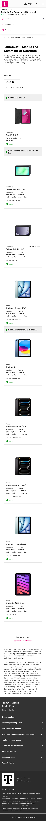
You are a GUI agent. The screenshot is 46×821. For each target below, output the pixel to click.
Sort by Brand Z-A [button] (15, 87)
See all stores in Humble (23, 641)
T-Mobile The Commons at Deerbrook (20, 37)
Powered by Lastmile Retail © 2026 (23, 817)
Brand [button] (8, 82)
